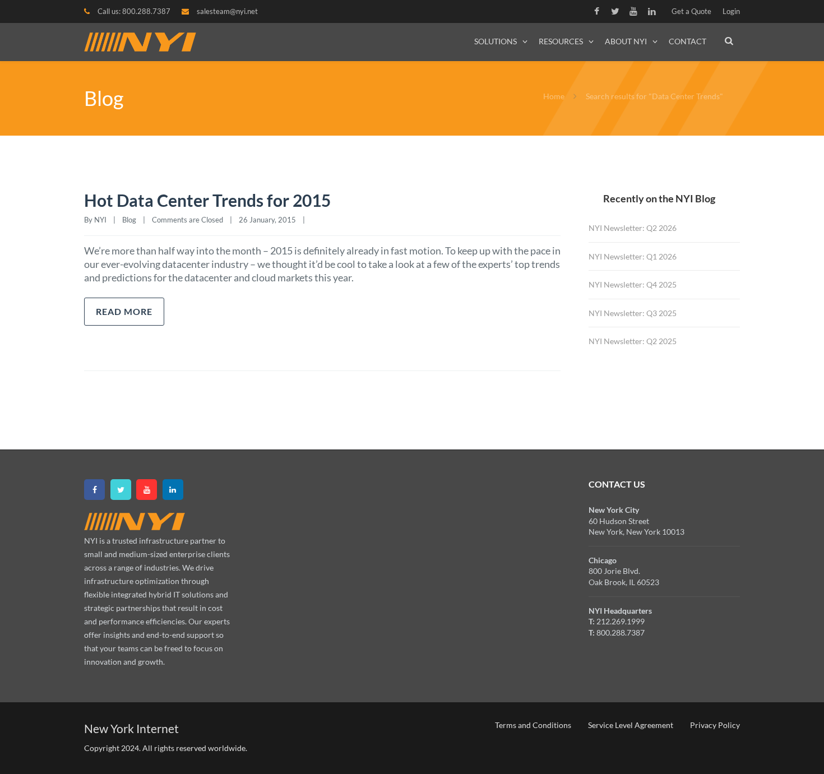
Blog (129, 219)
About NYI (626, 41)
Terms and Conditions (533, 725)
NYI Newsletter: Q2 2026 (633, 228)
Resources (561, 41)
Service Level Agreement (630, 725)
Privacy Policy (715, 725)
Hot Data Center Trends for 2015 (207, 200)
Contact (687, 41)
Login (731, 11)
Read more (124, 311)
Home (553, 96)
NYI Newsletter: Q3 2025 (633, 313)
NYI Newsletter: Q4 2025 (633, 284)
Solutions (495, 41)
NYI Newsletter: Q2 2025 (633, 341)
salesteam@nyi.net (227, 11)
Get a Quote (691, 11)
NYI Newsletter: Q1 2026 (633, 256)
